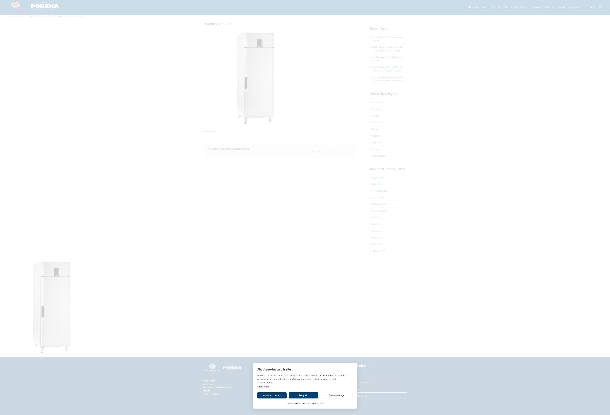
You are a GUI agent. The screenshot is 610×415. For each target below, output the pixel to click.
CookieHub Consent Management (310, 403)
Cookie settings (336, 395)
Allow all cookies (272, 395)
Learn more (263, 386)
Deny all (303, 395)
